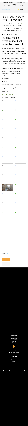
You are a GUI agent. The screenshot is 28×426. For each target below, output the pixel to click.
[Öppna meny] (13, 9)
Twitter (14, 361)
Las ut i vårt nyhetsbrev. (8, 94)
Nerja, (22, 23)
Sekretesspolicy (14, 363)
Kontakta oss (5, 259)
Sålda (8, 253)
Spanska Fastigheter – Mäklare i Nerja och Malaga (14, 370)
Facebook (15, 359)
